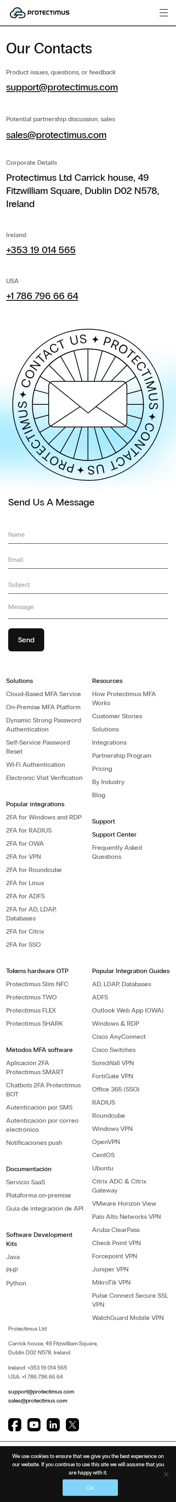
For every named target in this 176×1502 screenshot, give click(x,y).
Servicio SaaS (25, 1182)
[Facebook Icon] (14, 1424)
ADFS (100, 997)
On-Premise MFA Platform (43, 707)
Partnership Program (121, 755)
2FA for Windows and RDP (43, 817)
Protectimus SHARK (34, 1023)
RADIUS (103, 1102)
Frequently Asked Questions (117, 852)
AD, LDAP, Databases (121, 984)
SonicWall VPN (113, 1063)
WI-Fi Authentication (35, 764)
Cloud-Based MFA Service (43, 694)
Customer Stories (117, 716)
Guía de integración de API (44, 1208)
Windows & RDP (115, 1023)
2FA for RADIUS (29, 830)
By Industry (108, 782)
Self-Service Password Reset (38, 746)
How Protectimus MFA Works (124, 698)
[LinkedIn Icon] (53, 1424)
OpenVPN (106, 1142)
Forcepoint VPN (114, 1256)
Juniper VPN (110, 1269)
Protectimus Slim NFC (37, 984)
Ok (90, 1487)
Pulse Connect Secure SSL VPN (130, 1300)
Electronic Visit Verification (44, 778)
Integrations (109, 742)
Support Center (114, 834)
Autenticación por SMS (39, 1107)
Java (13, 1257)
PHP (12, 1270)
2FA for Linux (25, 883)
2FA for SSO (23, 944)
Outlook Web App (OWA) (128, 1010)
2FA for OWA (25, 843)
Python (16, 1283)
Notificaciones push (34, 1143)
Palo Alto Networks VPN (126, 1217)
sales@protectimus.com (56, 135)
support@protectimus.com (62, 87)
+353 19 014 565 (41, 250)
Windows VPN (112, 1129)
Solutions (105, 729)
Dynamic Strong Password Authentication (43, 724)
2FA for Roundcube (34, 870)
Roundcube (108, 1115)
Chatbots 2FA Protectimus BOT (43, 1089)
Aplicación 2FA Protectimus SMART (35, 1067)
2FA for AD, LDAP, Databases (31, 913)
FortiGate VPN (112, 1076)
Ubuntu (102, 1168)
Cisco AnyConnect (119, 1037)
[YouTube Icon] (34, 1424)
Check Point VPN (116, 1243)
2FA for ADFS (25, 896)
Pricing (102, 769)
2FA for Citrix (25, 931)
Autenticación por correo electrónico (42, 1125)
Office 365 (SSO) (116, 1089)
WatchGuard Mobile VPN (128, 1318)
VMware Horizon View (124, 1203)
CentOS (103, 1155)
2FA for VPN (23, 857)
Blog (98, 795)
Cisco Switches (113, 1050)
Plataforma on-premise (38, 1195)
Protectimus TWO (31, 997)
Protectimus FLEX (31, 1010)
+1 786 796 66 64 (42, 296)
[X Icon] (72, 1424)
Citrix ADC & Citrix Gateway (119, 1185)
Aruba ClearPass (116, 1230)
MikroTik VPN (111, 1282)
